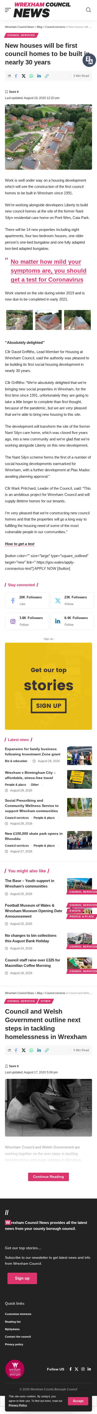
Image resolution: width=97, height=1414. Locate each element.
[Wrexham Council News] (42, 9)
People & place (15, 784)
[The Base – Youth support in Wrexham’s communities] (79, 885)
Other (35, 784)
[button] (78, 1401)
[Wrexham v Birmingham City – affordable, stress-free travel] (79, 779)
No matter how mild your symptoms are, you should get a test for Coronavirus (49, 270)
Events (75, 910)
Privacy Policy (18, 1405)
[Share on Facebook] (15, 76)
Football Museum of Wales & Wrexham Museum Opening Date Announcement (33, 910)
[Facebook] (26, 600)
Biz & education (16, 761)
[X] (71, 600)
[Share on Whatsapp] (31, 76)
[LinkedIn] (71, 621)
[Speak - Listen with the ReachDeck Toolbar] (89, 60)
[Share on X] (23, 76)
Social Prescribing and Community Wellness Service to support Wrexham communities (32, 805)
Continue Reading (48, 1177)
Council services (21, 35)
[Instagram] (26, 621)
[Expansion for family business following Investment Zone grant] (79, 755)
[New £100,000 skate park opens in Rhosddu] (79, 840)
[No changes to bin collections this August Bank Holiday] (79, 940)
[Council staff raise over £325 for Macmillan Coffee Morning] (79, 964)
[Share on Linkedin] (39, 76)
